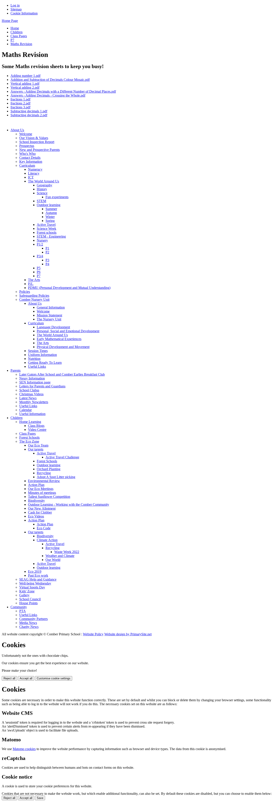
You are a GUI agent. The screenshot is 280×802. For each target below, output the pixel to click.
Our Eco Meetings (40, 489)
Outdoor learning (48, 205)
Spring (50, 221)
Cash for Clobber (40, 512)
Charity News (28, 627)
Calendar (25, 410)
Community (18, 607)
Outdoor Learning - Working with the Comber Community (68, 504)
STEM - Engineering (51, 236)
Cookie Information (24, 13)
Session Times (38, 351)
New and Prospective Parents (39, 150)
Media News (28, 623)
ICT (31, 177)
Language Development (53, 327)
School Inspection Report (36, 142)
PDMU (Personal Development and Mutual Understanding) (69, 288)
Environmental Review (44, 481)
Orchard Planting (48, 469)
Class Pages (18, 36)
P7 (12, 40)
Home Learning (30, 422)
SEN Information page (35, 382)
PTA (22, 611)
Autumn (51, 213)
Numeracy (35, 169)
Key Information (30, 161)
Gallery (24, 595)
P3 (47, 260)
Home (14, 28)
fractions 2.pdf (20, 103)
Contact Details (29, 157)
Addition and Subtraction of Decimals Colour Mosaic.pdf (50, 79)
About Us (17, 130)
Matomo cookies (24, 749)
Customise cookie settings (53, 678)
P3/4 (40, 256)
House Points (28, 603)
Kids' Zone (27, 591)
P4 (47, 264)
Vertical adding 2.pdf (24, 87)
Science (42, 193)
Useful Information (32, 414)
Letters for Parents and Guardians (42, 386)
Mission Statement (49, 315)
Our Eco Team (38, 445)
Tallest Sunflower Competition (49, 496)
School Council (30, 599)
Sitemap (16, 9)
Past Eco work (38, 575)
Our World (53, 560)
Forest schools (46, 232)
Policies (24, 291)
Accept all (26, 678)
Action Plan (36, 485)
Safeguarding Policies (34, 295)
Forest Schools (29, 437)
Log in (15, 5)
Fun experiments (57, 197)
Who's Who (27, 153)
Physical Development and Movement (63, 347)
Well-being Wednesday (35, 583)
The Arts (34, 280)
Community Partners (33, 619)
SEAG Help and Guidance (37, 579)
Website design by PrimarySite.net (128, 634)
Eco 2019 (34, 571)
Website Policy (93, 634)
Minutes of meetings (42, 493)
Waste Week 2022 (66, 552)
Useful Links (37, 366)
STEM (41, 201)
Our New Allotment (42, 508)
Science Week (46, 228)
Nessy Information (32, 378)
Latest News (28, 398)
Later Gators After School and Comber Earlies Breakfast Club (62, 374)
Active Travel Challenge (62, 457)
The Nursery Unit (49, 319)
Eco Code (44, 528)
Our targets (35, 449)
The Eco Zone (29, 441)
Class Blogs (36, 425)
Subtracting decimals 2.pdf (28, 115)
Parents (15, 370)
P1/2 (40, 244)
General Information (51, 307)
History (42, 189)
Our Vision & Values (33, 138)
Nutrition (34, 358)
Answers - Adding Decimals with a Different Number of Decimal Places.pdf (63, 91)
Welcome (25, 134)
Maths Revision (21, 44)
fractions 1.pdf (20, 99)
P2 (47, 252)
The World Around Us (43, 181)
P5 (38, 268)
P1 (47, 248)
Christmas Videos (31, 394)
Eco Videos (36, 516)
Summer (51, 209)
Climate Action (47, 540)
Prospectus (26, 146)
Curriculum (27, 165)
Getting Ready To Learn (45, 362)
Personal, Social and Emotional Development (68, 331)
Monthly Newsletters (33, 402)
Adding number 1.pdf (25, 76)
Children (16, 32)
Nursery (42, 240)
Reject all (9, 678)
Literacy (33, 173)
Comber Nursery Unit (34, 299)
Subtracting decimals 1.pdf (28, 111)
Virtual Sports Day (32, 587)
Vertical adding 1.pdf (24, 83)
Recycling (44, 473)
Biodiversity (36, 500)
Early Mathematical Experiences (59, 339)
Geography (44, 185)
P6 (38, 272)
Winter (50, 217)
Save (40, 798)
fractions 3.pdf (20, 107)
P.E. (30, 284)
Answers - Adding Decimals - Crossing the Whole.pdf (47, 95)
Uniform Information (42, 355)
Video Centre (37, 429)
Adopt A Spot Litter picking (56, 477)
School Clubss (29, 390)
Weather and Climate (60, 556)
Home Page (10, 21)
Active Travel (46, 224)
